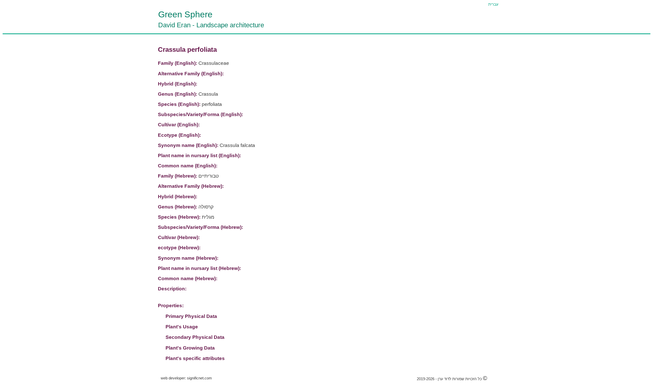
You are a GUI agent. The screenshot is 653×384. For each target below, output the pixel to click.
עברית (493, 4)
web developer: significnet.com (186, 378)
